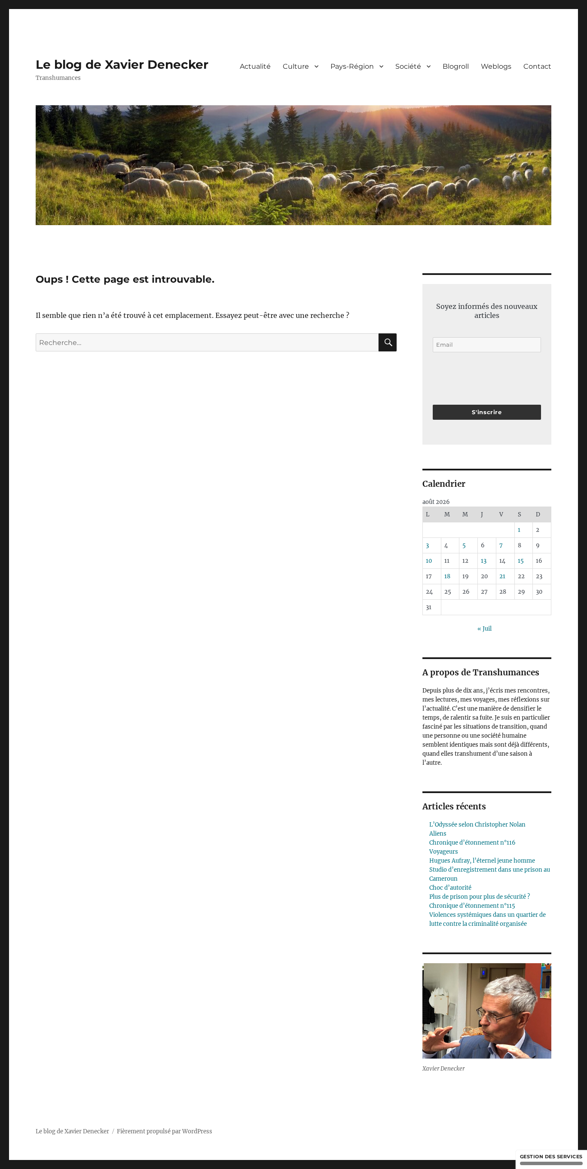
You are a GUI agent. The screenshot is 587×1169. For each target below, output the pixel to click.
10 (429, 561)
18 (447, 576)
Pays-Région (352, 66)
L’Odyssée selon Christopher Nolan (477, 824)
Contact (537, 66)
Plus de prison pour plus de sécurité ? (479, 896)
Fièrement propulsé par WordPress (164, 1131)
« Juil (484, 628)
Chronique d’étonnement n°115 (472, 906)
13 (483, 561)
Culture (296, 66)
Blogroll (456, 66)
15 (521, 561)
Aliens (437, 833)
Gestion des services (551, 1157)
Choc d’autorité (450, 887)
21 (502, 576)
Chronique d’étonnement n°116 (472, 842)
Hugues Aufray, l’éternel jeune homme (482, 860)
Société (408, 66)
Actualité (255, 66)
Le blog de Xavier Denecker (122, 64)
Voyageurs (443, 851)
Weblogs (496, 66)
